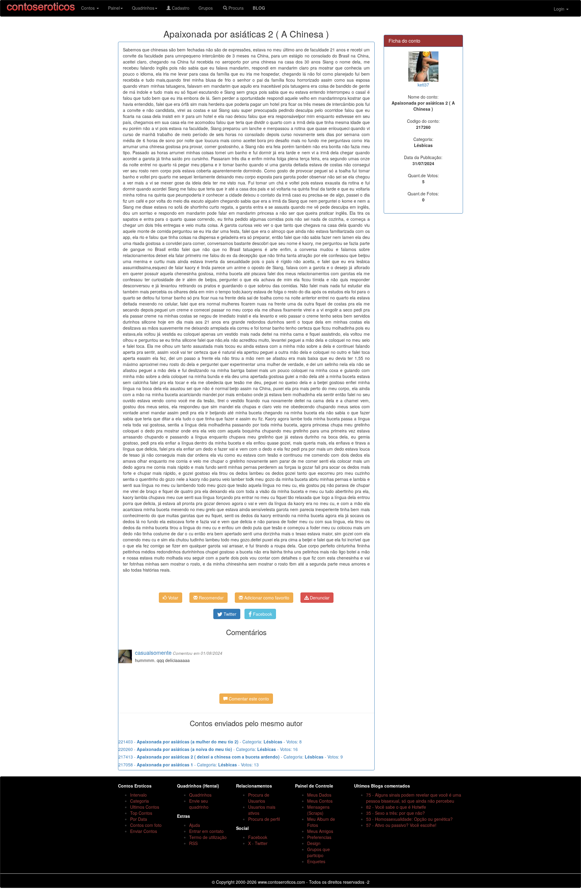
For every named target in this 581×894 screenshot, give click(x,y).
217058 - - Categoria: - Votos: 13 (188, 765)
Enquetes (316, 861)
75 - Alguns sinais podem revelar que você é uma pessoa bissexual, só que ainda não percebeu (413, 798)
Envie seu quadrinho (198, 804)
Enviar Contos (143, 831)
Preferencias (319, 837)
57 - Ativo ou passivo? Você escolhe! (401, 825)
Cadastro (180, 8)
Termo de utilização (208, 837)
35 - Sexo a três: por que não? (395, 813)
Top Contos (141, 813)
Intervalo (138, 795)
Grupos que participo (318, 852)
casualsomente (153, 652)
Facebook (262, 614)
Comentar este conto (248, 699)
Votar (172, 598)
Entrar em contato (206, 831)
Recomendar (211, 598)
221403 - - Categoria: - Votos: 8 (210, 742)
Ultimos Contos (144, 807)
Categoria (139, 801)
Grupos (206, 8)
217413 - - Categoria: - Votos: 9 (230, 757)
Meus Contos (320, 801)
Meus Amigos (320, 831)
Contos (88, 8)
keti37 (423, 85)
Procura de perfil (264, 819)
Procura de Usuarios (258, 798)
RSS (193, 843)
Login (560, 9)
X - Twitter (258, 843)
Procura (235, 8)
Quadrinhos (143, 8)
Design (313, 843)
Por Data (138, 819)
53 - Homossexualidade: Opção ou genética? (409, 819)
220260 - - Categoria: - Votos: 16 (208, 749)
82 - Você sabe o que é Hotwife (396, 807)
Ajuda (194, 825)
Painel (114, 8)
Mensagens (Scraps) (318, 810)
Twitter (229, 614)
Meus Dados (319, 795)
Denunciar (319, 598)
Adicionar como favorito (266, 598)
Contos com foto (146, 825)
